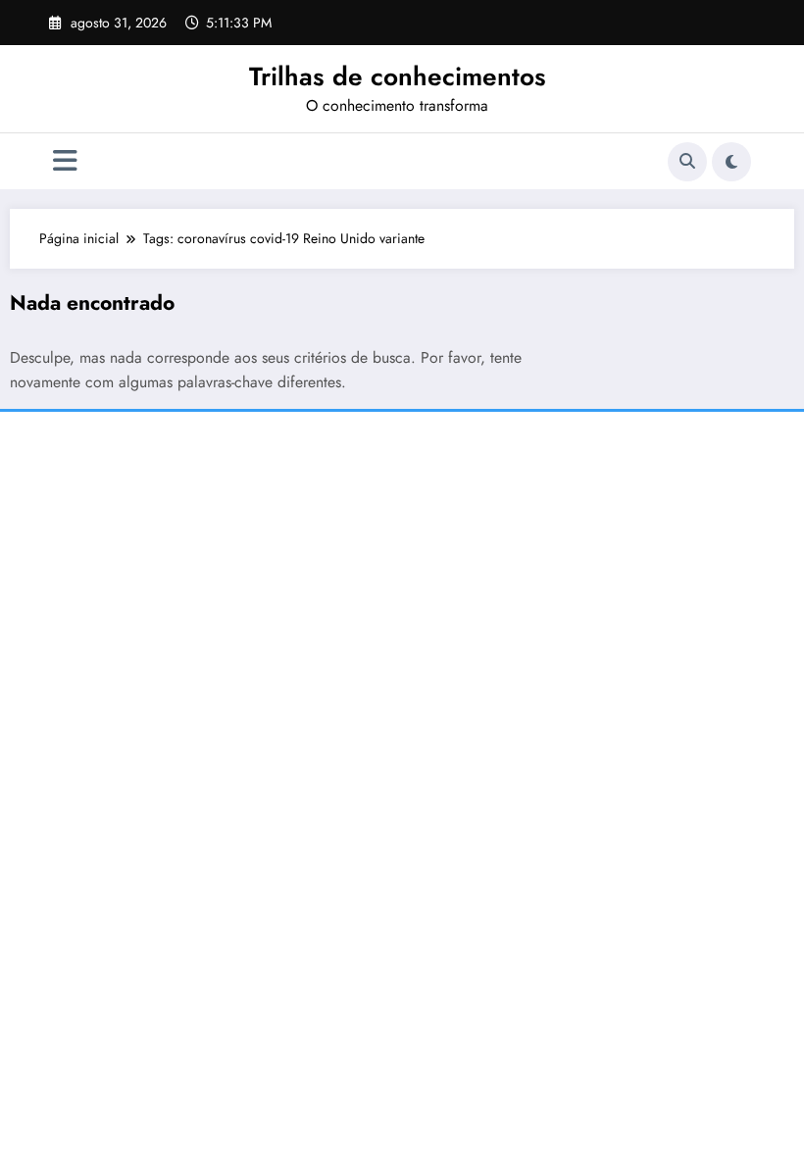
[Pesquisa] (687, 161)
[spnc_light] (731, 161)
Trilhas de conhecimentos (397, 76)
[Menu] (65, 161)
